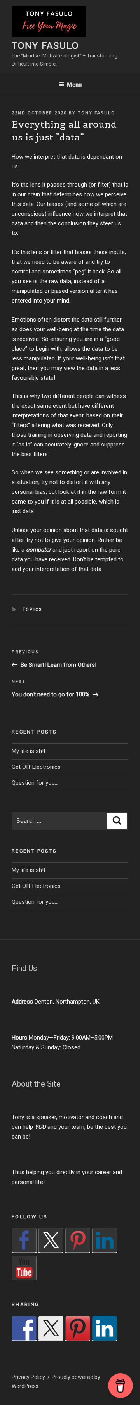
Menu (74, 84)
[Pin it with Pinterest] (77, 1328)
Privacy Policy (28, 1377)
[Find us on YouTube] (24, 1268)
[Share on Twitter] (50, 1328)
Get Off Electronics (36, 766)
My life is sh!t (29, 750)
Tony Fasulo (45, 45)
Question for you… (35, 782)
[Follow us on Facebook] (24, 1240)
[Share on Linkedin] (104, 1328)
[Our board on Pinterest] (77, 1240)
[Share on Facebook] (24, 1328)
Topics (33, 609)
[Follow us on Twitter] (50, 1240)
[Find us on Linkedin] (104, 1240)
